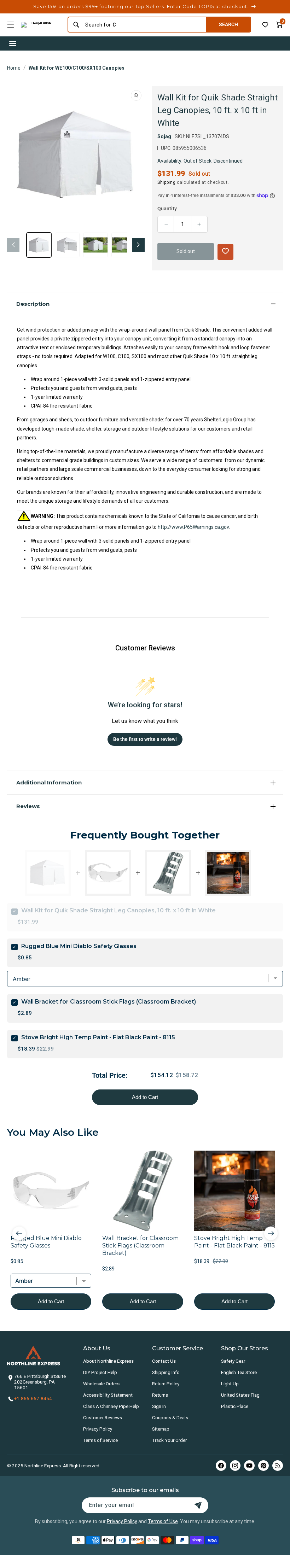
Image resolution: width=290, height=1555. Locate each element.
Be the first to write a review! (145, 739)
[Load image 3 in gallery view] (95, 245)
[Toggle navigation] (13, 43)
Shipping (166, 182)
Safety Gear (233, 1361)
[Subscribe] (198, 1505)
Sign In (159, 1406)
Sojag (164, 136)
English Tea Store (239, 1372)
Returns (160, 1395)
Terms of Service (100, 1440)
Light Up (230, 1383)
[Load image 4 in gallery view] (123, 245)
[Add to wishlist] (265, 25)
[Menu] (10, 25)
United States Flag (240, 1395)
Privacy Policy (97, 1429)
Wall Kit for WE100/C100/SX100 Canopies (76, 68)
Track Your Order (169, 1440)
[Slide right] (138, 245)
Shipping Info (166, 1372)
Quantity (167, 208)
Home (14, 68)
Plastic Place (234, 1406)
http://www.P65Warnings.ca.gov (193, 527)
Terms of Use (163, 1521)
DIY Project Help (100, 1372)
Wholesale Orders (101, 1383)
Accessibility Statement (108, 1395)
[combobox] (143, 25)
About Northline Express (108, 1361)
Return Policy (165, 1383)
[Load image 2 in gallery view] (67, 245)
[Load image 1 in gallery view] (39, 245)
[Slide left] (13, 245)
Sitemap (160, 1429)
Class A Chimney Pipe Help (111, 1406)
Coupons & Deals (170, 1417)
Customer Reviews (102, 1417)
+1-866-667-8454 (33, 1398)
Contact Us (164, 1361)
